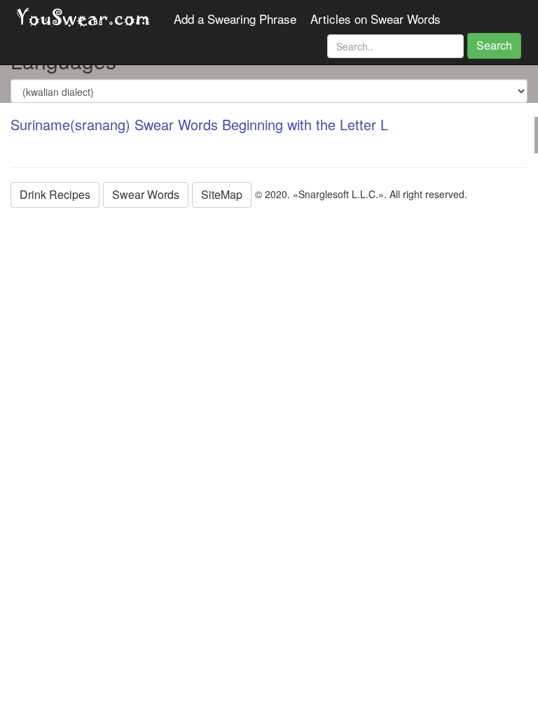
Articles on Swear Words (375, 19)
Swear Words (145, 194)
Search (494, 45)
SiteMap (221, 194)
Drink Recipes (55, 194)
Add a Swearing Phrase (235, 19)
